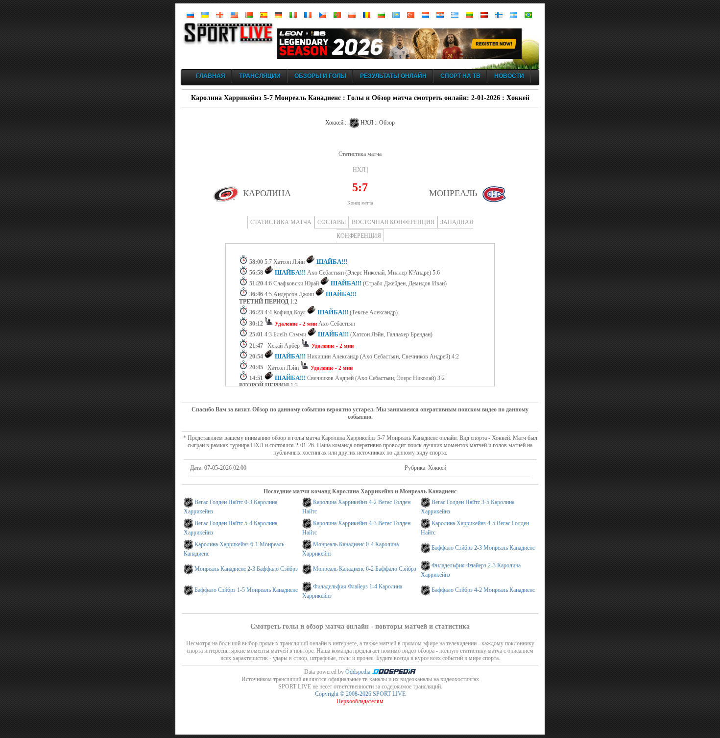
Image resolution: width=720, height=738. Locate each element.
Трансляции (260, 76)
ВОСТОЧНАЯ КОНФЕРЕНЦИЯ (393, 222)
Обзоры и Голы (320, 76)
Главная (210, 76)
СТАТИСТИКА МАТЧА (281, 222)
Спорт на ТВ (460, 76)
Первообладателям (360, 701)
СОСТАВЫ (331, 222)
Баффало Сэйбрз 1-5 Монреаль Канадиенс (246, 589)
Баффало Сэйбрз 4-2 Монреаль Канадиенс (483, 589)
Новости (509, 76)
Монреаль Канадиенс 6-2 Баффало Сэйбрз (364, 568)
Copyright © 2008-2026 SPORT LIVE (360, 693)
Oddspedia (358, 671)
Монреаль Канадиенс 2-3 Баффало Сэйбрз (246, 568)
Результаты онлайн (393, 76)
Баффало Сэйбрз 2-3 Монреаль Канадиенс (483, 547)
